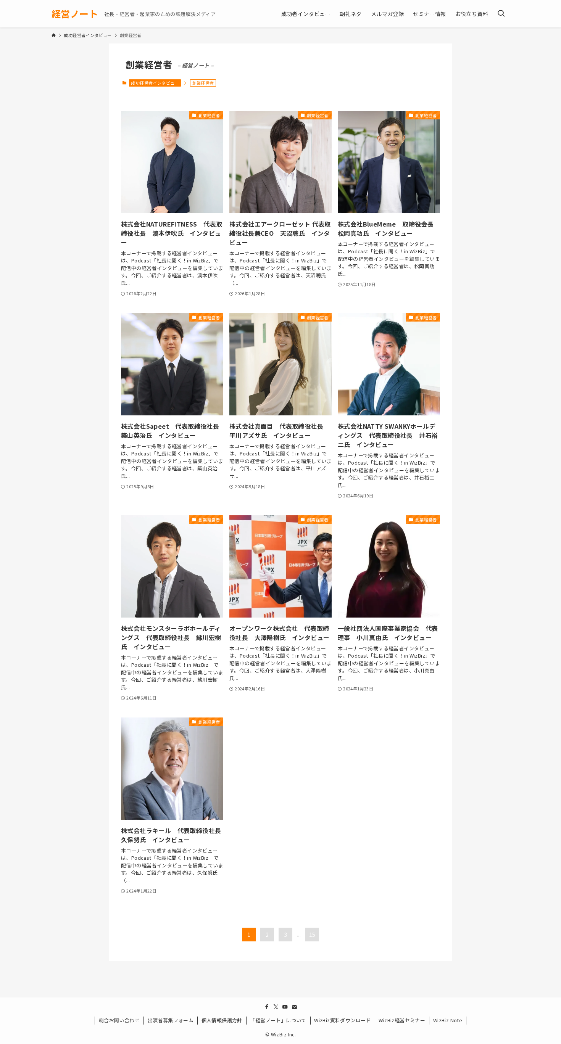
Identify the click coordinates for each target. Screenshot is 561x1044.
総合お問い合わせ (119, 1020)
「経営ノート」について (278, 1020)
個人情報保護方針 (222, 1020)
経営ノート (75, 13)
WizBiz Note (447, 1020)
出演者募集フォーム (171, 1020)
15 (312, 934)
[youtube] (285, 1007)
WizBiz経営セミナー (402, 1020)
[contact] (294, 1007)
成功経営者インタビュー (155, 83)
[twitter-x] (275, 1007)
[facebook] (266, 1007)
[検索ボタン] (501, 13)
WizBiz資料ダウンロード (342, 1020)
